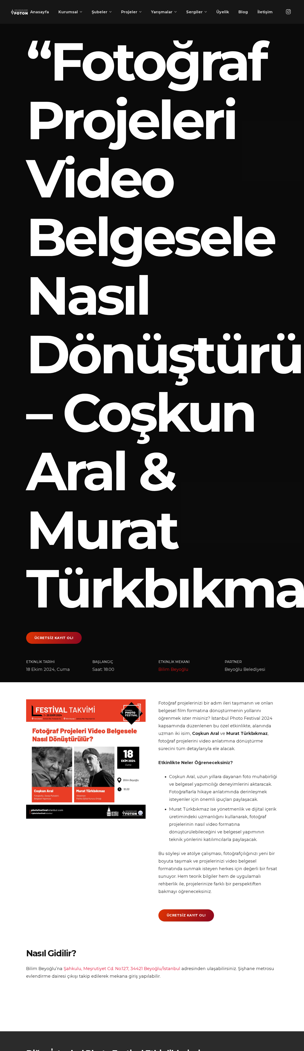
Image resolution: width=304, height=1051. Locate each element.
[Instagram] (288, 12)
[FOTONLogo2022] (19, 11)
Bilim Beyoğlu (173, 669)
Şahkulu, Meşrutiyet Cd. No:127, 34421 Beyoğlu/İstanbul (122, 968)
